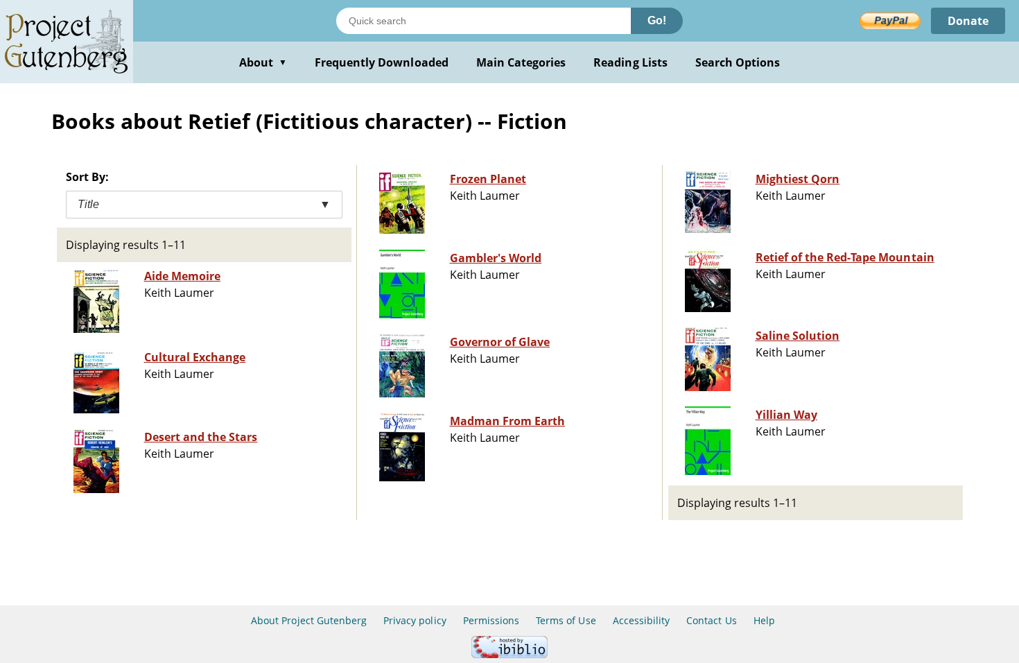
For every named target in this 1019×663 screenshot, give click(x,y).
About (263, 62)
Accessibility (641, 620)
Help (764, 620)
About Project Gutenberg (309, 620)
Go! (656, 20)
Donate (968, 20)
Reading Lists (630, 62)
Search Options (738, 62)
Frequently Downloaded (381, 62)
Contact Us (711, 620)
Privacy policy (414, 620)
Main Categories (521, 62)
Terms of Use (565, 620)
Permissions (491, 620)
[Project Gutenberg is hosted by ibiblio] (509, 654)
